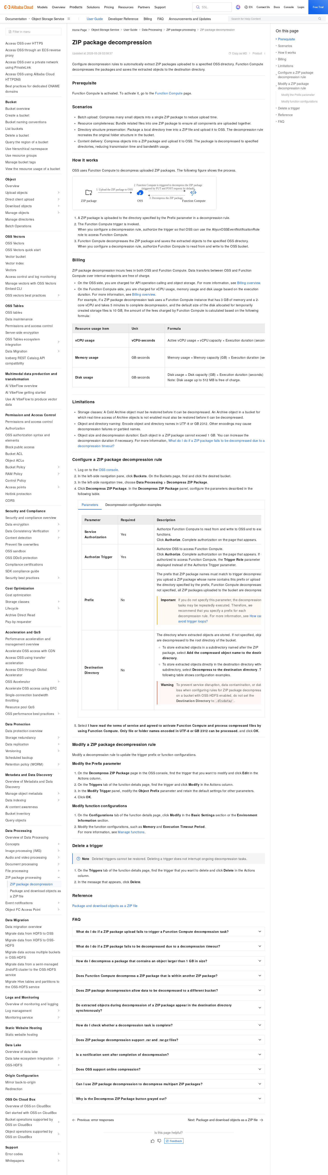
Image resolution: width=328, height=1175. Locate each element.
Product (257, 53)
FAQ (160, 18)
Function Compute (169, 93)
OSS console (108, 469)
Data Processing (152, 29)
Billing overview (248, 282)
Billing (148, 18)
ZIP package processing (181, 29)
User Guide (95, 18)
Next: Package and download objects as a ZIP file (223, 1120)
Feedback (176, 1141)
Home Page (79, 30)
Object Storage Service (48, 18)
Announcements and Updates (190, 18)
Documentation (16, 18)
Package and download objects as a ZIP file (105, 905)
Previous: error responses (95, 1120)
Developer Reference (123, 18)
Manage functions (131, 832)
